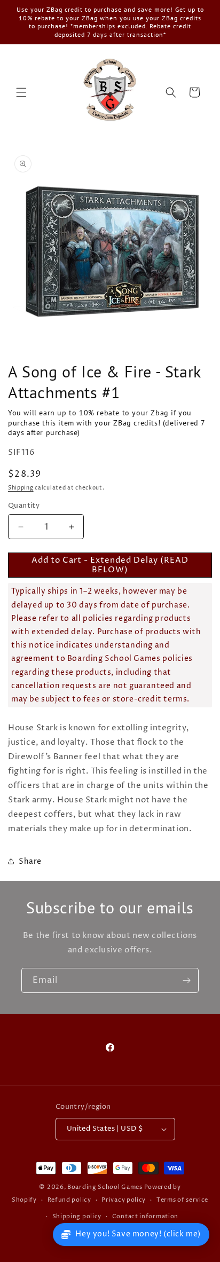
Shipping (21, 488)
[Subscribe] (186, 980)
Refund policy (69, 1200)
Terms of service (182, 1200)
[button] (21, 92)
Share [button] (30, 861)
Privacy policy (123, 1200)
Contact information (145, 1216)
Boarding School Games (105, 1187)
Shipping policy (77, 1216)
